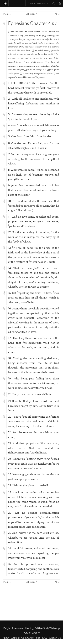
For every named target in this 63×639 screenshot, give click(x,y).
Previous (7, 14)
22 (55, 54)
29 (25, 70)
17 (33, 50)
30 (48, 70)
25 (55, 58)
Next (57, 14)
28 (46, 62)
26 (24, 62)
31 (21, 73)
